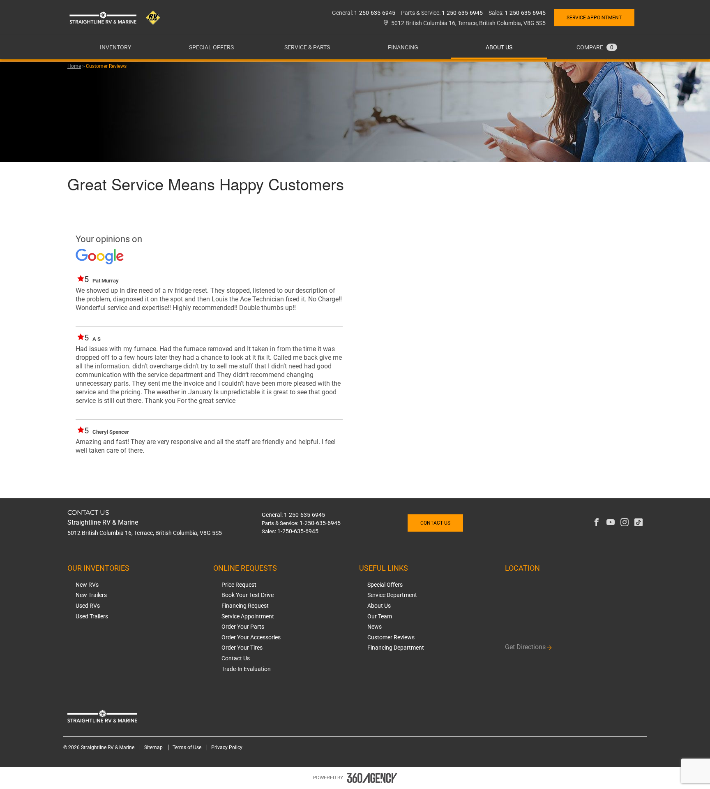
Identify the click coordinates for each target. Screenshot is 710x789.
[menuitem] (115, 47)
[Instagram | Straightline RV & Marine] (624, 523)
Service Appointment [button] (594, 18)
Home (74, 66)
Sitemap (154, 747)
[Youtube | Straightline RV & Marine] (610, 523)
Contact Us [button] (435, 523)
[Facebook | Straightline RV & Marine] (596, 523)
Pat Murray (105, 281)
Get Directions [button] (525, 647)
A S (96, 339)
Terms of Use (188, 747)
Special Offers (211, 47)
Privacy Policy (226, 747)
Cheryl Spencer (110, 432)
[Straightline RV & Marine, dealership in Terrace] (118, 17)
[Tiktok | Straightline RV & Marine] (638, 523)
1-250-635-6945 (374, 12)
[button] (115, 47)
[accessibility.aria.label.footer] (372, 778)
